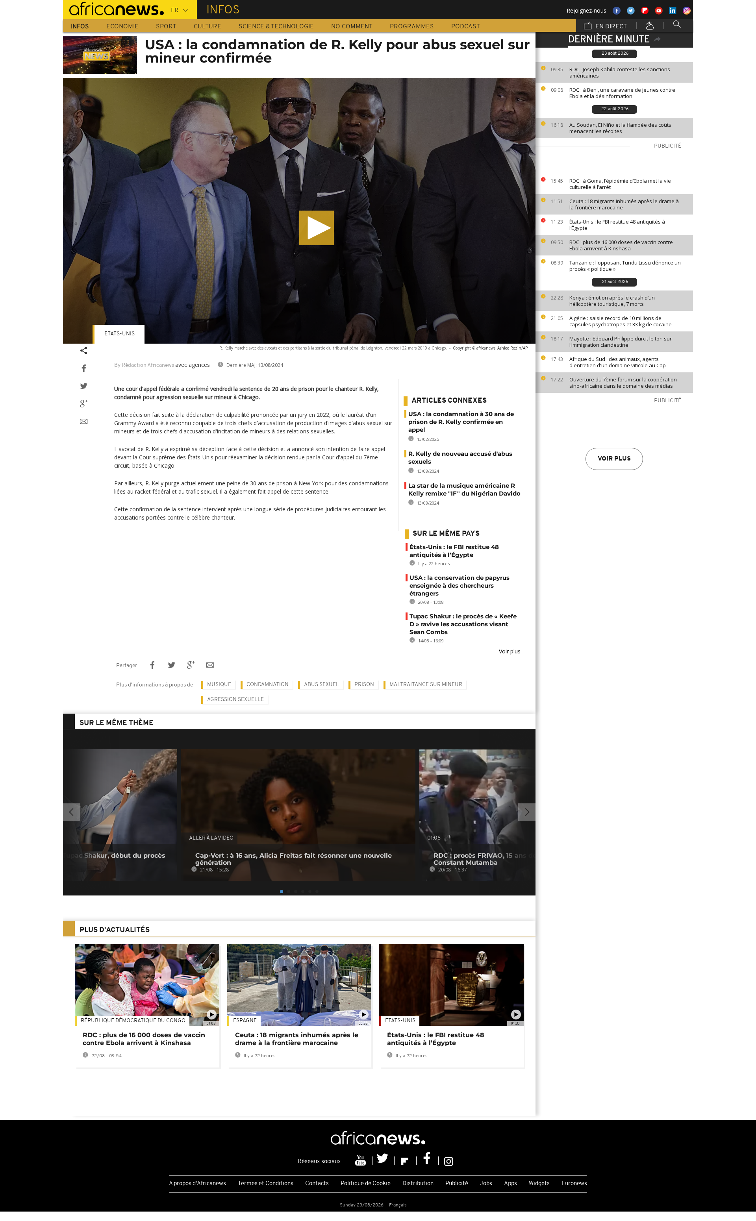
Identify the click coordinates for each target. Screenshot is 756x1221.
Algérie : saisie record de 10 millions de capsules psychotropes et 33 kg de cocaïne (620, 321)
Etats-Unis (119, 334)
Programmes (412, 27)
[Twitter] (383, 1160)
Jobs (486, 1184)
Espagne (245, 1021)
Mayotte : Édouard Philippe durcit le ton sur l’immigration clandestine (620, 341)
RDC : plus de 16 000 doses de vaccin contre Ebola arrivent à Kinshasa (621, 245)
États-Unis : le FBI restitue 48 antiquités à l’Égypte (617, 224)
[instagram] (449, 1160)
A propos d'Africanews (197, 1184)
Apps (510, 1184)
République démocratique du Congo (133, 1021)
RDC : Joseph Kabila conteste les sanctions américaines (619, 72)
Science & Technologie (276, 27)
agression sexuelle (235, 700)
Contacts (317, 1184)
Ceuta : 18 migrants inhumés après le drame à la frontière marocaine (624, 204)
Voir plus (614, 459)
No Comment (351, 27)
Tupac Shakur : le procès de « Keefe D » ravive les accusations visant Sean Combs (463, 624)
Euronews (574, 1184)
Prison (364, 685)
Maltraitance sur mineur (425, 685)
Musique (219, 685)
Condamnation (267, 685)
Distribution (418, 1184)
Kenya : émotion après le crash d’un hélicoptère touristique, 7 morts (612, 300)
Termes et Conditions (265, 1184)
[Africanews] (113, 8)
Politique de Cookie (366, 1184)
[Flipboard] (406, 1160)
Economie (122, 27)
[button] (316, 228)
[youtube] (361, 1160)
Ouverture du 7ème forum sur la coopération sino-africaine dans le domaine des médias (623, 382)
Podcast (465, 27)
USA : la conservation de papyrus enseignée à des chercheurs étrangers (460, 585)
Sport (166, 27)
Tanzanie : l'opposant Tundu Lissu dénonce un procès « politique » (625, 265)
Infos (80, 27)
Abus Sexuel (321, 685)
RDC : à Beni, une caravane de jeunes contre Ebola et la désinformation (622, 93)
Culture (207, 27)
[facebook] (428, 1160)
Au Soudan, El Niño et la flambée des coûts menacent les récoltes (620, 128)
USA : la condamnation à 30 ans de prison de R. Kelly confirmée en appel (461, 421)
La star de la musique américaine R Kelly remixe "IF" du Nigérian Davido (464, 489)
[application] (299, 211)
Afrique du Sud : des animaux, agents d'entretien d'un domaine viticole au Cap (617, 362)
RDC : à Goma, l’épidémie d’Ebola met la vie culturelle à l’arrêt (620, 184)
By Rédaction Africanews (144, 365)
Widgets (539, 1184)
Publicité (456, 1184)
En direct (610, 27)
